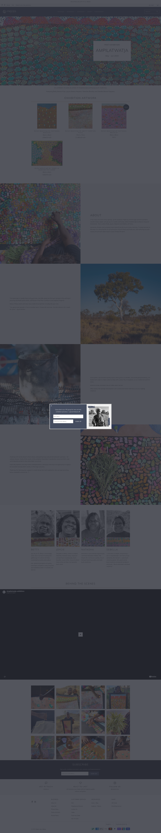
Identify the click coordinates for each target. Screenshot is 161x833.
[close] (51, 405)
